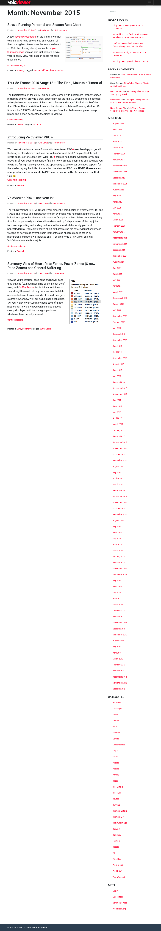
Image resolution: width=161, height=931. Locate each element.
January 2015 (119, 562)
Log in (115, 891)
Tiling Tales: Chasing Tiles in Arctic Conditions (128, 27)
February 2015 (119, 556)
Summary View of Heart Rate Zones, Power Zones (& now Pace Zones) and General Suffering (51, 266)
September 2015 (120, 514)
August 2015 (118, 520)
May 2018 (117, 376)
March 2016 (118, 484)
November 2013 (120, 622)
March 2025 (118, 220)
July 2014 (117, 580)
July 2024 (117, 268)
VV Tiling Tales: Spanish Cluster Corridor (130, 61)
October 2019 (119, 334)
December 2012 (120, 677)
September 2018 (120, 358)
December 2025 (120, 166)
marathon (59, 70)
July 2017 (117, 400)
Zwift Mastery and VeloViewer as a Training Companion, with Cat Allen (128, 44)
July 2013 (117, 646)
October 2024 (119, 250)
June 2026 (117, 129)
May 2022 (117, 310)
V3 (114, 853)
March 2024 (118, 292)
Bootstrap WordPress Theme (35, 927)
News (115, 756)
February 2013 (119, 665)
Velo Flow (117, 859)
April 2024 (117, 286)
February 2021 (119, 322)
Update (116, 847)
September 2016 (120, 460)
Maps (115, 751)
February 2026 (119, 154)
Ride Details (118, 787)
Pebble (116, 763)
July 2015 (117, 526)
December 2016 (120, 442)
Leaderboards (119, 745)
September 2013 (120, 635)
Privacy (116, 775)
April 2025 (117, 214)
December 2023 (120, 298)
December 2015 (120, 496)
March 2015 (118, 550)
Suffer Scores (27, 287)
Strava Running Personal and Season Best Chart (44, 25)
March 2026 (118, 147)
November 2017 (120, 394)
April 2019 (117, 352)
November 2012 (120, 683)
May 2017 (117, 412)
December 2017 (120, 388)
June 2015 (117, 532)
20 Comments (58, 203)
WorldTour (117, 871)
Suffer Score (45, 328)
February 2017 (119, 430)
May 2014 (117, 592)
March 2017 (118, 424)
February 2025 (119, 226)
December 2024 (120, 238)
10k (35, 70)
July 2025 (117, 196)
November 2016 (120, 448)
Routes (116, 799)
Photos (116, 769)
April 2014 (117, 598)
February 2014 (119, 611)
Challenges (117, 708)
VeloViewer (18, 927)
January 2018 (119, 382)
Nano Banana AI (117, 91)
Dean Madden (116, 100)
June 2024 (117, 274)
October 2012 (119, 689)
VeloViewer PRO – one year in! (30, 198)
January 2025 (119, 232)
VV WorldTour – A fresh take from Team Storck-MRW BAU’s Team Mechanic (130, 35)
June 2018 (117, 370)
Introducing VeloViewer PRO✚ (30, 137)
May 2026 (117, 136)
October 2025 (119, 178)
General (20, 185)
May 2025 (117, 208)
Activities (117, 702)
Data (19, 328)
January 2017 (119, 436)
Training (116, 841)
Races (115, 781)
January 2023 (119, 304)
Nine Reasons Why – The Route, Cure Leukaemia (129, 54)
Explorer (116, 732)
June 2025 (117, 202)
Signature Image (120, 823)
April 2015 (117, 544)
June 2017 (117, 406)
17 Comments (58, 142)
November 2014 (120, 568)
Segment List (118, 817)
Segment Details (120, 811)
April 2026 (117, 141)
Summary (26, 328)
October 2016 (119, 454)
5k (39, 70)
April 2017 (117, 418)
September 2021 (120, 316)
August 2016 (118, 466)
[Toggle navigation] (150, 2)
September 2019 (120, 340)
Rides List (117, 793)
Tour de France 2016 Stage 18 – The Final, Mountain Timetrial (54, 83)
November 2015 (120, 502)
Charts (115, 715)
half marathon (47, 70)
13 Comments (60, 30)
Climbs (20, 124)
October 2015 (119, 508)
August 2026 (118, 123)
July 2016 (117, 472)
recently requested (25, 36)
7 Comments (58, 273)
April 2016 (117, 478)
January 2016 (119, 490)
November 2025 (120, 171)
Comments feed (120, 903)
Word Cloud (118, 865)
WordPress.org (119, 909)
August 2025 (118, 190)
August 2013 (118, 641)
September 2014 (120, 574)
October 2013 (119, 629)
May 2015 (117, 538)
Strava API (117, 829)
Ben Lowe (44, 30)
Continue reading (16, 65)
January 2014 (119, 616)
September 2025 (120, 184)
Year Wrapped (119, 877)
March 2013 (118, 659)
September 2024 (120, 256)
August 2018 (118, 364)
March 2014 (118, 604)
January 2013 (119, 671)
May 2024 (117, 280)
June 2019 (117, 346)
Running (20, 70)
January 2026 (119, 160)
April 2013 (117, 653)
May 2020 (117, 328)
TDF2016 (36, 124)
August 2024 (118, 262)
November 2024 (120, 244)
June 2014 (117, 586)
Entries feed (118, 897)
